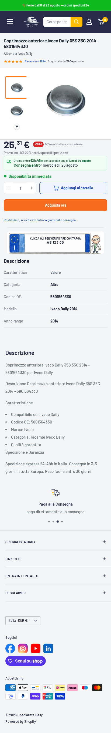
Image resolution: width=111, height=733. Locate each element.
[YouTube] (35, 648)
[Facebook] (10, 648)
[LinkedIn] (48, 648)
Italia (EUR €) (18, 620)
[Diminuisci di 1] (8, 188)
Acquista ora (55, 205)
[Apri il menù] (10, 21)
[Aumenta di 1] (31, 188)
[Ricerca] (76, 22)
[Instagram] (23, 648)
